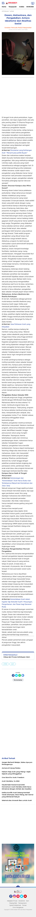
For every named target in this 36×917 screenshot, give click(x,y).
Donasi (24, 905)
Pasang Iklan (13, 903)
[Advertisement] (18, 95)
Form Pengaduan (18, 907)
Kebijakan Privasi (12, 901)
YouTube (27, 899)
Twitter (22, 899)
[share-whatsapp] (19, 675)
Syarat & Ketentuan (15, 905)
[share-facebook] (13, 675)
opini (12, 664)
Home (4, 7)
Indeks (21, 7)
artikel (5, 664)
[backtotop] (18, 887)
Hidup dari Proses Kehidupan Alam (16, 657)
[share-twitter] (16, 675)
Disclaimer (21, 901)
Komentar (19, 680)
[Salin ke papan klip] (22, 675)
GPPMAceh (5, 11)
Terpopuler (13, 7)
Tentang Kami (22, 903)
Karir (27, 901)
